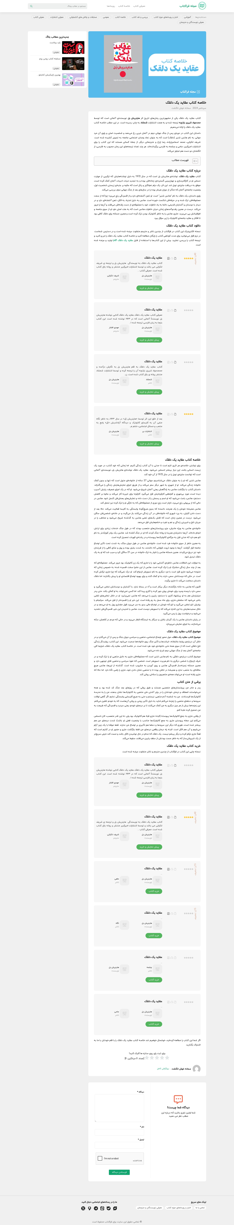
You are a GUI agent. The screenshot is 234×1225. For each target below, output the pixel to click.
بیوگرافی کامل (163, 1068)
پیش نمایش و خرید (149, 288)
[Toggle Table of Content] (193, 161)
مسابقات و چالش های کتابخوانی (83, 17)
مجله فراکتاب (188, 6)
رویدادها (111, 6)
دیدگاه (140, 1092)
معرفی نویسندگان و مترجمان (191, 22)
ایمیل (141, 1139)
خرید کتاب (154, 891)
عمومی (106, 17)
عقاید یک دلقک (153, 258)
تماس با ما (200, 1207)
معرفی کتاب (139, 6)
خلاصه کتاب (124, 6)
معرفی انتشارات (57, 17)
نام (142, 1127)
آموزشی (187, 17)
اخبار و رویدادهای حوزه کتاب (166, 17)
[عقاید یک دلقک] (180, 275)
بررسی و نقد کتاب (140, 17)
